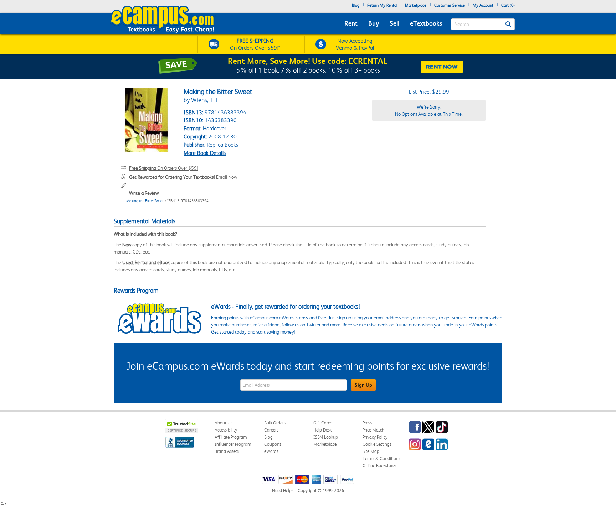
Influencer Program (233, 444)
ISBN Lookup (325, 437)
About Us (223, 422)
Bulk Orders (275, 422)
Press (367, 422)
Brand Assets (227, 451)
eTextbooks (426, 23)
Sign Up (363, 385)
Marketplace (415, 5)
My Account (483, 5)
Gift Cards (322, 422)
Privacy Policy (375, 437)
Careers (271, 430)
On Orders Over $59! (163, 168)
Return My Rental (382, 5)
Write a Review (144, 193)
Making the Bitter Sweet (145, 201)
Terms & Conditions (381, 458)
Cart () (508, 5)
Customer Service (449, 5)
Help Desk (322, 430)
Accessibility (226, 430)
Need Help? (282, 490)
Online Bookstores (379, 465)
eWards (271, 451)
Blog (355, 5)
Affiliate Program (231, 437)
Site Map (371, 451)
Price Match (373, 430)
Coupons (272, 444)
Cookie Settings (377, 444)
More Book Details (205, 153)
